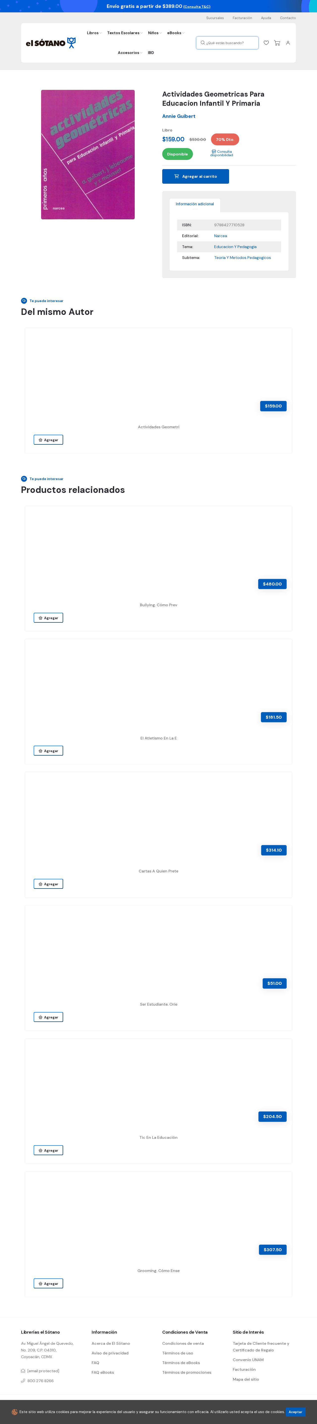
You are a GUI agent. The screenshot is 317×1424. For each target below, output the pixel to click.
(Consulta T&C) (197, 6)
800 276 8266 (40, 1380)
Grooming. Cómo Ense (158, 1270)
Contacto (288, 18)
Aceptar (295, 1412)
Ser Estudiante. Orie (158, 1004)
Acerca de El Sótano (111, 1343)
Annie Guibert (178, 116)
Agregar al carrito (199, 176)
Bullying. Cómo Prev (158, 605)
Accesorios (128, 52)
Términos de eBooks (181, 1362)
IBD (151, 52)
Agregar (50, 440)
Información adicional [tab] (195, 204)
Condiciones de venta (183, 1343)
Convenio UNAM (248, 1359)
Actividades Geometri (158, 427)
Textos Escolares (123, 32)
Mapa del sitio (246, 1379)
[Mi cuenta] (288, 43)
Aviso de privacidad (110, 1353)
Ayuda (266, 18)
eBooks (174, 32)
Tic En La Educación (158, 1137)
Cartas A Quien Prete (158, 871)
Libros (93, 32)
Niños (153, 32)
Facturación (242, 18)
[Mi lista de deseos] (266, 43)
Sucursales (215, 18)
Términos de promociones (186, 1372)
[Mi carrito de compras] (277, 43)
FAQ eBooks (103, 1372)
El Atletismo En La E (158, 738)
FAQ (95, 1362)
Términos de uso (177, 1353)
